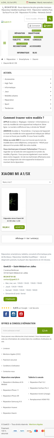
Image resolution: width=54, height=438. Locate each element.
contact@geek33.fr (11, 279)
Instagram (14, 314)
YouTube (21, 314)
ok (46, 330)
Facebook (6, 314)
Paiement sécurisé (10, 360)
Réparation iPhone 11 (11, 390)
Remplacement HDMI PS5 (39, 399)
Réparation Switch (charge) (40, 394)
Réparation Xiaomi (10, 413)
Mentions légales (36, 424)
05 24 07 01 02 (11, 7)
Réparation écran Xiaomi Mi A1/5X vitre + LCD (14, 219)
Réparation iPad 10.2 (37, 382)
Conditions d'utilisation (11, 366)
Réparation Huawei (10, 407)
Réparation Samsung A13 (12, 402)
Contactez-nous (9, 371)
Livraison (6, 348)
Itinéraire (10, 299)
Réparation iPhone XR (11, 396)
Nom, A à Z (7, 182)
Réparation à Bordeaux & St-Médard (12, 383)
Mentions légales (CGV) (12, 354)
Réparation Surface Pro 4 (39, 388)
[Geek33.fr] (6, 22)
